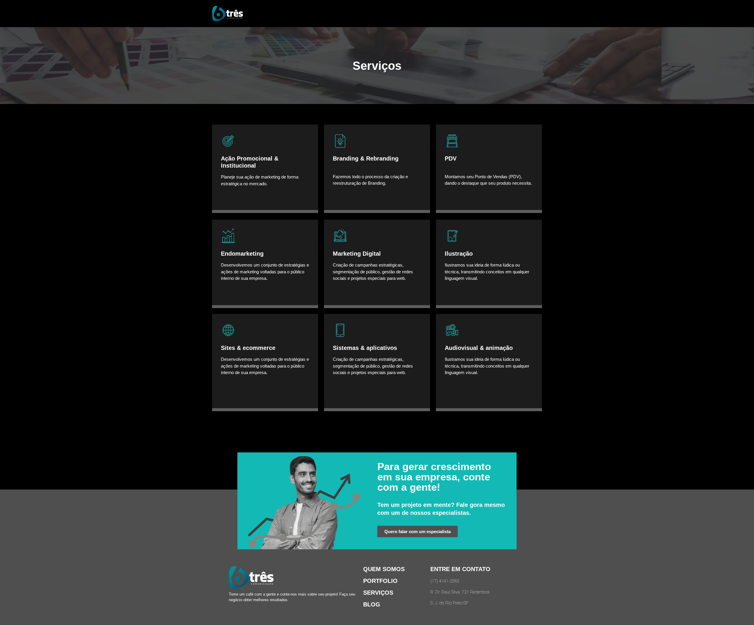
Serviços (378, 592)
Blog (371, 604)
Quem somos (384, 569)
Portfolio (380, 581)
